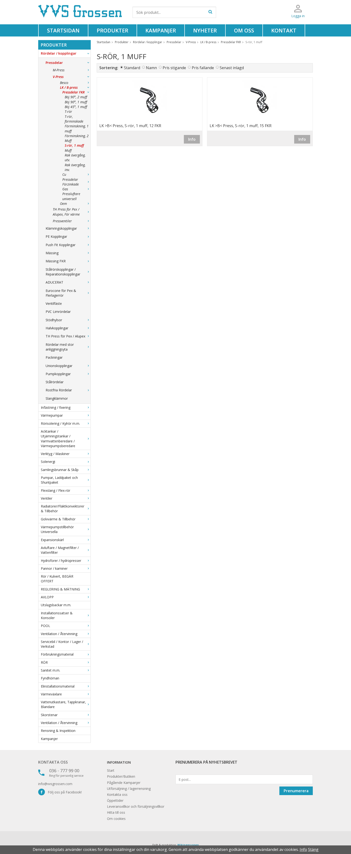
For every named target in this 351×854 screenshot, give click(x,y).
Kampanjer (160, 30)
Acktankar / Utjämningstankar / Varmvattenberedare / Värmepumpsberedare (58, 438)
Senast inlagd (232, 67)
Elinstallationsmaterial (57, 686)
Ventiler (46, 498)
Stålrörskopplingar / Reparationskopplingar (63, 271)
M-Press (58, 70)
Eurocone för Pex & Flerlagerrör (61, 293)
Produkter (112, 30)
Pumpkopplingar (58, 374)
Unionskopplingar (59, 365)
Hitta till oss (116, 812)
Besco (64, 82)
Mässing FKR (56, 261)
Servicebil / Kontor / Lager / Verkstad (62, 644)
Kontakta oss (53, 762)
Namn (151, 67)
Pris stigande (174, 67)
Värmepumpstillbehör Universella (57, 529)
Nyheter (205, 30)
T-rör (68, 111)
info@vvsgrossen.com (55, 784)
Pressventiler (62, 221)
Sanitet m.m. (50, 670)
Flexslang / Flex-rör (55, 490)
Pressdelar (54, 62)
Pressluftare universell (71, 196)
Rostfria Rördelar (59, 390)
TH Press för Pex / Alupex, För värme (66, 211)
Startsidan (63, 30)
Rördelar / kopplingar (58, 53)
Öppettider (115, 800)
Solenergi (48, 461)
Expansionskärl (52, 540)
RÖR (44, 662)
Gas (65, 189)
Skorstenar (49, 715)
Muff (68, 150)
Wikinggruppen (188, 845)
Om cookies (116, 818)
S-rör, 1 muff (74, 145)
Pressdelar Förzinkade (70, 181)
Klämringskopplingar (61, 228)
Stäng (313, 849)
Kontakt (283, 30)
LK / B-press (69, 87)
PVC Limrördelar (58, 311)
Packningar (54, 357)
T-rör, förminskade (74, 119)
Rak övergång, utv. (75, 157)
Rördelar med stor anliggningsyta (60, 347)
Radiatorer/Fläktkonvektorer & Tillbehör (62, 508)
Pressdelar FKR (73, 92)
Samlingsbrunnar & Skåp (60, 469)
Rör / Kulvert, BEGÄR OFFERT (57, 578)
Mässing (52, 253)
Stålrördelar (55, 382)
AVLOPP (47, 597)
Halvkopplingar (57, 328)
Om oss (244, 30)
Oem (63, 203)
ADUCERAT (54, 282)
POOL (45, 625)
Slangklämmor (57, 398)
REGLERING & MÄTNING (60, 589)
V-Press (58, 76)
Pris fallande (203, 67)
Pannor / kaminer (54, 568)
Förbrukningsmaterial (57, 654)
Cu (64, 174)
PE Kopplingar (56, 236)
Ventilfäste (54, 303)
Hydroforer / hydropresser (61, 560)
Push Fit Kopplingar (60, 245)
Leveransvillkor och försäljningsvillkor (135, 806)
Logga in (298, 16)
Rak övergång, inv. (75, 167)
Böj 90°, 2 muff (76, 97)
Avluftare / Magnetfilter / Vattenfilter (60, 550)
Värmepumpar (52, 415)
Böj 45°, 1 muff (76, 106)
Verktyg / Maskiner (55, 453)
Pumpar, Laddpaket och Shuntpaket (59, 480)
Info (192, 139)
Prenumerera (296, 790)
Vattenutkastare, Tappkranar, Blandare (63, 704)
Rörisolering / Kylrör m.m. (60, 423)
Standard (132, 67)
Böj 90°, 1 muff (76, 102)
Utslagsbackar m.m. (56, 605)
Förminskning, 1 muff (77, 128)
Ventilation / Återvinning (59, 633)
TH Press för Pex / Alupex (65, 336)
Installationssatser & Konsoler (57, 615)
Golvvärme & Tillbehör (58, 519)
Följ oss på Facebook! (63, 792)
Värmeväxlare (51, 694)
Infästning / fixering (55, 407)
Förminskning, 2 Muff (77, 138)
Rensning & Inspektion (58, 730)
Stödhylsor (54, 320)
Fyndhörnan (50, 678)
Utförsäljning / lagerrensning (129, 788)
